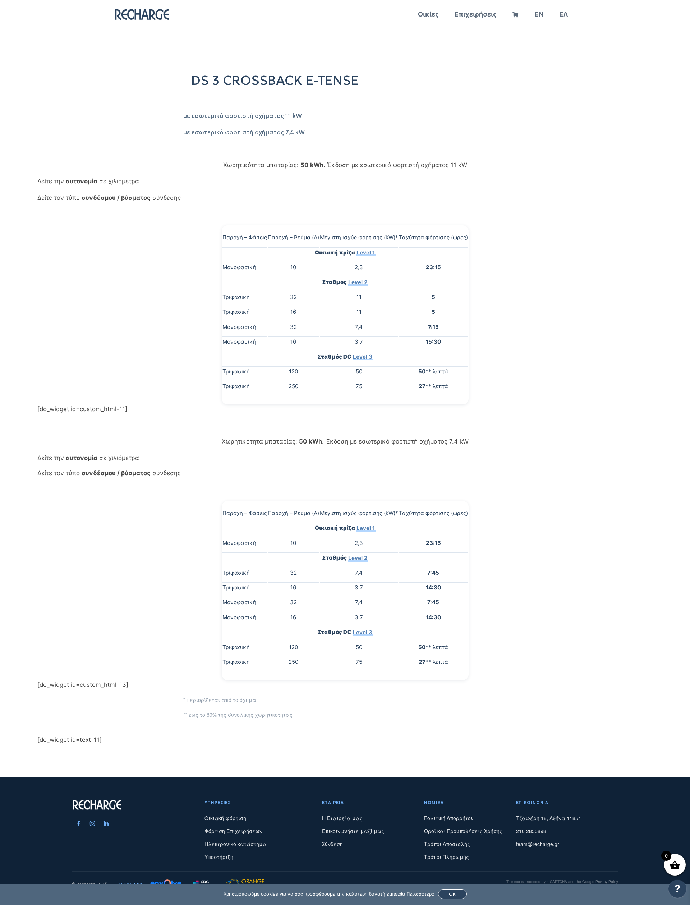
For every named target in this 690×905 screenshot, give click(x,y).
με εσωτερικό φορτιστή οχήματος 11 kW (242, 116)
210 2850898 (531, 831)
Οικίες (428, 14)
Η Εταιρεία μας (342, 818)
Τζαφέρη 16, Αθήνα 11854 (548, 818)
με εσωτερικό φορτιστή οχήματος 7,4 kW (244, 132)
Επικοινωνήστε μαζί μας (353, 831)
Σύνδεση (332, 843)
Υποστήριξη (218, 856)
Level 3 (362, 356)
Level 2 (358, 282)
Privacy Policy (606, 881)
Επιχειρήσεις (476, 14)
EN (539, 14)
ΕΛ (563, 14)
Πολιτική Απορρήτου (449, 818)
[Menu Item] (79, 823)
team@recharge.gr (537, 843)
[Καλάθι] (515, 14)
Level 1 (365, 252)
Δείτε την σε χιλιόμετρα (88, 181)
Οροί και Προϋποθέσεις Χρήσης (463, 831)
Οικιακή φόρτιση (225, 818)
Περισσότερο (420, 894)
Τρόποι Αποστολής (447, 843)
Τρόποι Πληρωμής (446, 856)
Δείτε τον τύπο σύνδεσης (109, 197)
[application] (677, 890)
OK (452, 894)
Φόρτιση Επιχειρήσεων (233, 831)
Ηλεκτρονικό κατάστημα (235, 843)
